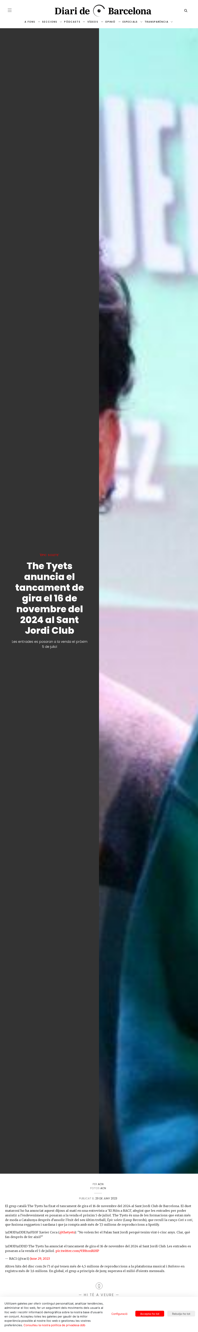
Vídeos (92, 21)
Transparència (156, 21)
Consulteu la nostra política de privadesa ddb (54, 1325)
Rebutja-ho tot (181, 1313)
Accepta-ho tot (149, 1313)
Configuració (119, 1313)
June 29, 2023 (40, 1258)
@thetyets (67, 1232)
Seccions (49, 21)
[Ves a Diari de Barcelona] (99, 10)
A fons (30, 21)
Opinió (110, 21)
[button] (10, 10)
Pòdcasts (72, 21)
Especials (130, 21)
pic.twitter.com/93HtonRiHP (77, 1251)
